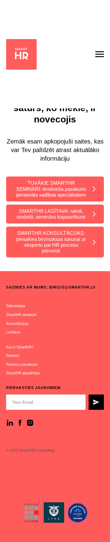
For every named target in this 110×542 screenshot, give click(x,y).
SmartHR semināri (21, 315)
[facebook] (20, 423)
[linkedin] (10, 423)
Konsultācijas (17, 324)
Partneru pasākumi (22, 364)
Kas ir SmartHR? (20, 347)
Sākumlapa (15, 306)
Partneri (12, 356)
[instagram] (30, 423)
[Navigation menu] (99, 54)
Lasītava (13, 332)
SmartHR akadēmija (23, 373)
